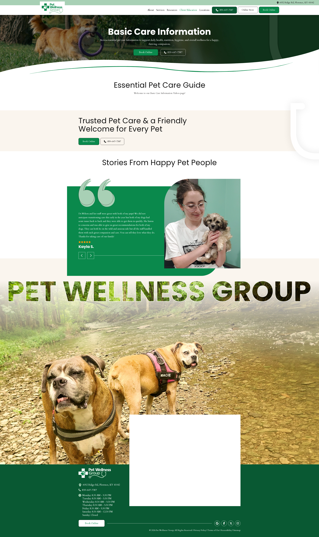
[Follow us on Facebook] (224, 523)
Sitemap (236, 530)
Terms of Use (214, 530)
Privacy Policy (200, 530)
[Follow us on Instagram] (237, 523)
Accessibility (226, 530)
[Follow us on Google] (217, 523)
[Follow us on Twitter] (231, 523)
